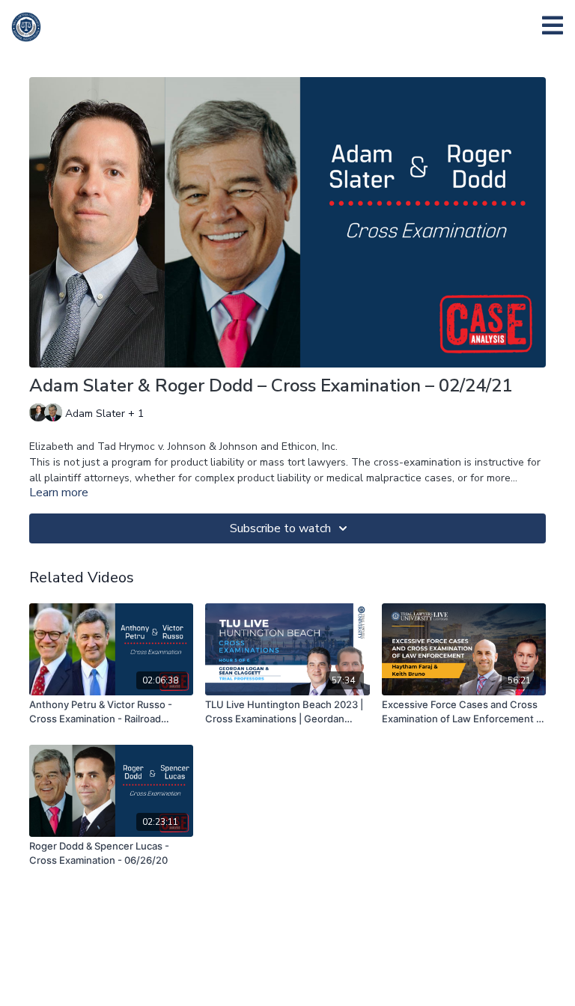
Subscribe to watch (280, 528)
